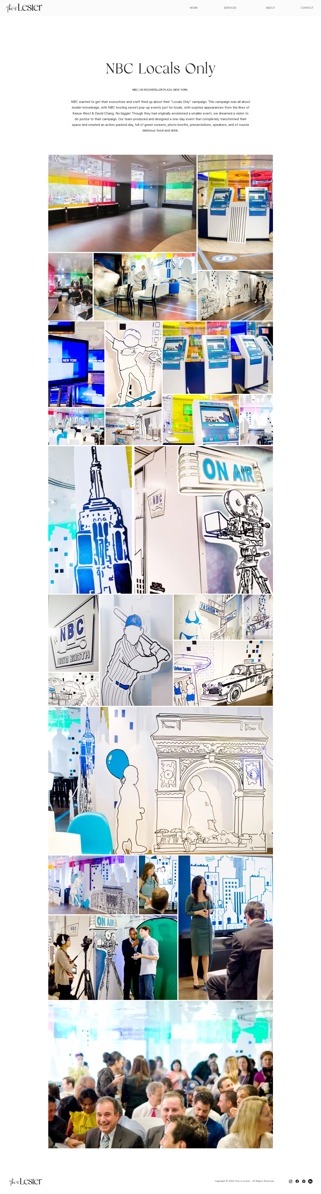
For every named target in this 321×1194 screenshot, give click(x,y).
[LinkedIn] (310, 1181)
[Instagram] (290, 1181)
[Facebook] (297, 1181)
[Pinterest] (304, 1181)
